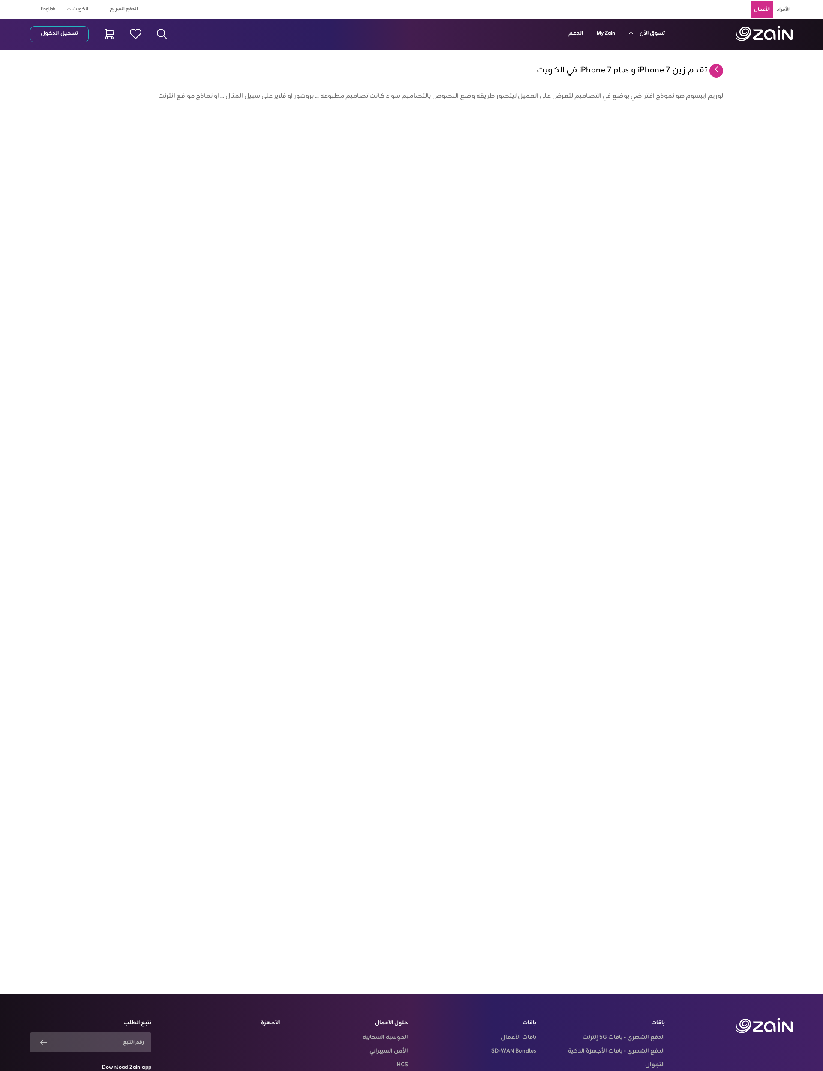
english (48, 9)
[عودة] (716, 70)
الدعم (575, 33)
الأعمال (762, 9)
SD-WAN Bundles (513, 1051)
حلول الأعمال (391, 1023)
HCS (402, 1065)
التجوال (654, 1065)
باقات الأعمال (518, 1037)
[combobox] (78, 9)
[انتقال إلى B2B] (764, 33)
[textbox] (78, 7)
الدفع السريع (124, 9)
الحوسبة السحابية (385, 1037)
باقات (658, 1023)
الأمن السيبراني (388, 1051)
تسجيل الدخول (59, 33)
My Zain (606, 33)
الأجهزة (270, 1023)
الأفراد (783, 9)
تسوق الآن (651, 33)
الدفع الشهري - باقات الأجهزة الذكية (616, 1051)
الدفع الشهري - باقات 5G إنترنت (623, 1037)
